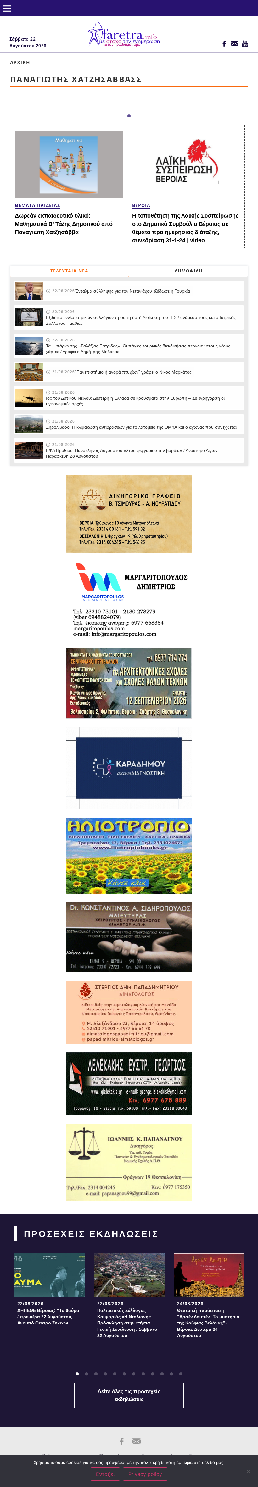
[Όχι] (248, 1470)
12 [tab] (181, 1374)
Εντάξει (105, 1474)
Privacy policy (145, 1474)
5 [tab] (115, 1374)
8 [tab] (143, 1374)
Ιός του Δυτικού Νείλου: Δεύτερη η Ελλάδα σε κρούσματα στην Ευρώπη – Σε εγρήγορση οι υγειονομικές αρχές (135, 401)
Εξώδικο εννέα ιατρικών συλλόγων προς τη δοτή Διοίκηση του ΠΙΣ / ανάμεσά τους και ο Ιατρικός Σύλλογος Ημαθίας (141, 320)
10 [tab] (162, 1374)
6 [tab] (124, 1374)
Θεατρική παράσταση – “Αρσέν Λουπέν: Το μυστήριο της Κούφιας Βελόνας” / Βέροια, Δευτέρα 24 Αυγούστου (208, 1323)
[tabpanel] (49, 1291)
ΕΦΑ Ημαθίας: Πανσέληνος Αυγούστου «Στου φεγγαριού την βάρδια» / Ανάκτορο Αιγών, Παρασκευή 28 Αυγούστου (132, 453)
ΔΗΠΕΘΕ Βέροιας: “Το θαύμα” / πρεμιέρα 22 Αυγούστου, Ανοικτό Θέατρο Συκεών (49, 1316)
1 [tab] (129, 116)
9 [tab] (152, 1374)
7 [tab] (134, 1374)
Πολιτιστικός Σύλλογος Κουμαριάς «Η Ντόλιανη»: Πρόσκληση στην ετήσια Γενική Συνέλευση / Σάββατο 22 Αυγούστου (127, 1323)
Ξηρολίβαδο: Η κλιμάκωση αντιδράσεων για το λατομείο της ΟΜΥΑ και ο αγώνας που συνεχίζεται (141, 427)
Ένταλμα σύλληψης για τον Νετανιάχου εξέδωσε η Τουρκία (132, 291)
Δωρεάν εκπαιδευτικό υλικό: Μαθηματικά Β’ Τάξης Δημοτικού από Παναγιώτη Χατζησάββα (64, 224)
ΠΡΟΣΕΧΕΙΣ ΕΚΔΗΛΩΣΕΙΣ (91, 1234)
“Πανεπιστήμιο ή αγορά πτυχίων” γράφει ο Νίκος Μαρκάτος (133, 372)
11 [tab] (171, 1374)
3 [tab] (96, 1374)
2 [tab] (86, 1374)
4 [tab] (105, 1374)
